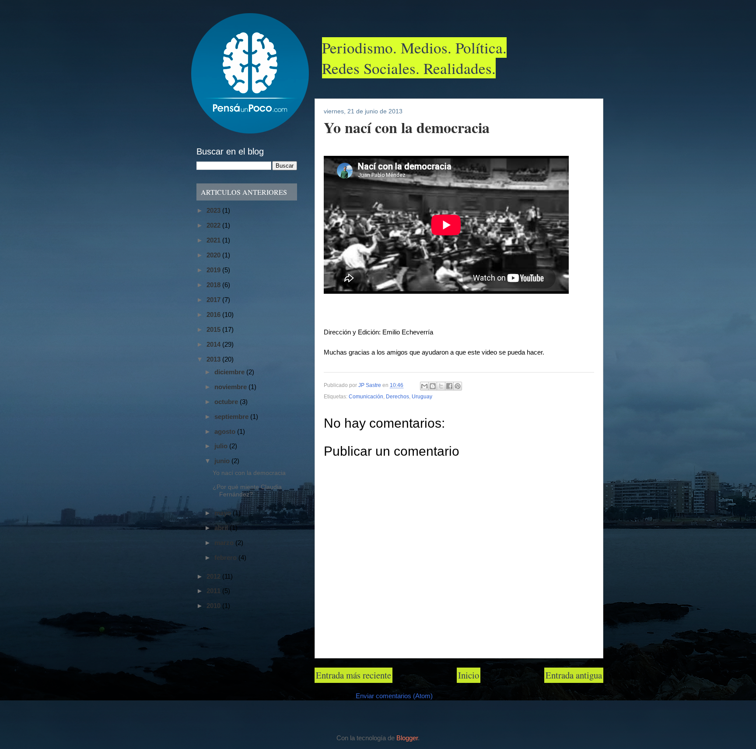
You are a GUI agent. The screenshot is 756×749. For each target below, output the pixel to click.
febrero (226, 557)
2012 (214, 576)
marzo (224, 542)
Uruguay (422, 397)
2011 (214, 590)
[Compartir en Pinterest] (457, 386)
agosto (225, 431)
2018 (214, 284)
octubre (227, 401)
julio (221, 446)
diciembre (230, 372)
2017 (214, 299)
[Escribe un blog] (432, 386)
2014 (214, 344)
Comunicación (366, 397)
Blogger (407, 738)
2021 (214, 240)
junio (222, 460)
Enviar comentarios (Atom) (394, 696)
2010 (214, 605)
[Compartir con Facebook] (449, 386)
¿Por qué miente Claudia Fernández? (247, 490)
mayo (223, 513)
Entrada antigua (574, 675)
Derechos (397, 397)
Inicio (468, 675)
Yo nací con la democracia (249, 472)
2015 (214, 329)
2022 (214, 225)
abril (222, 527)
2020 (214, 255)
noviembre (231, 386)
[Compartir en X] (441, 386)
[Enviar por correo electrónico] (424, 386)
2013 (214, 359)
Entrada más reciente (353, 675)
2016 (214, 314)
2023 (214, 210)
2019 (214, 270)
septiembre (232, 416)
